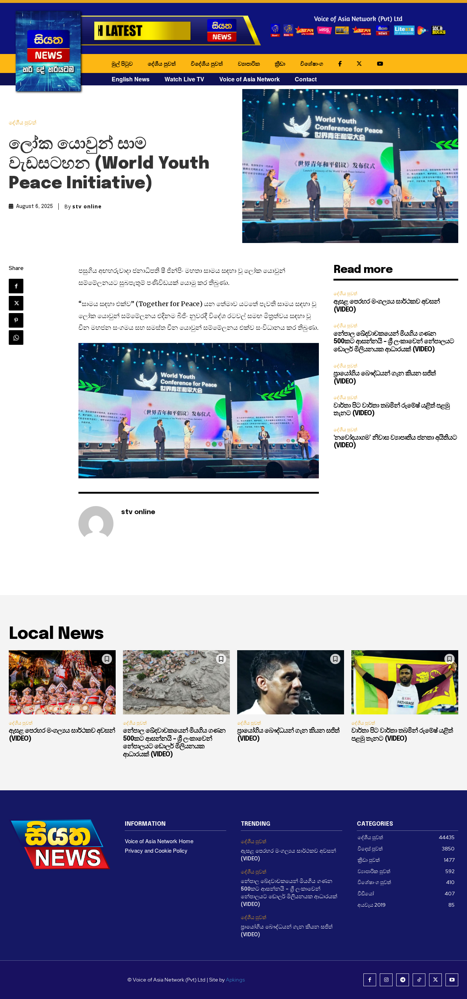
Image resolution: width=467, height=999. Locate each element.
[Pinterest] (16, 320)
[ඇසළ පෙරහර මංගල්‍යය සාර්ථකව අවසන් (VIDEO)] (62, 682)
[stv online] (95, 523)
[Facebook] (16, 286)
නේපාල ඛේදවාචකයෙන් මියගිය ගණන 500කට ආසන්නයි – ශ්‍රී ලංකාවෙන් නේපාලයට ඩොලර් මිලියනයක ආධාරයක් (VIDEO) (393, 342)
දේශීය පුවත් (162, 63)
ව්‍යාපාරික (249, 63)
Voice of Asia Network (249, 79)
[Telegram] (402, 979)
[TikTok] (419, 979)
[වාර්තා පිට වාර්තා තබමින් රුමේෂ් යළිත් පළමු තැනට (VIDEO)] (404, 682)
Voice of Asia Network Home (159, 841)
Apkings (235, 979)
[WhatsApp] (16, 337)
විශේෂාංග (311, 63)
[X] (16, 303)
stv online (87, 206)
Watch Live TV (184, 79)
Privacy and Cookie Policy (156, 850)
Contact (306, 79)
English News (131, 79)
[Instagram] (386, 979)
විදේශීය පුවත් (207, 63)
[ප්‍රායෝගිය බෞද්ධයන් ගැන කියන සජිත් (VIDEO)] (290, 682)
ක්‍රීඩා (280, 63)
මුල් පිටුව (122, 63)
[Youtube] (451, 979)
